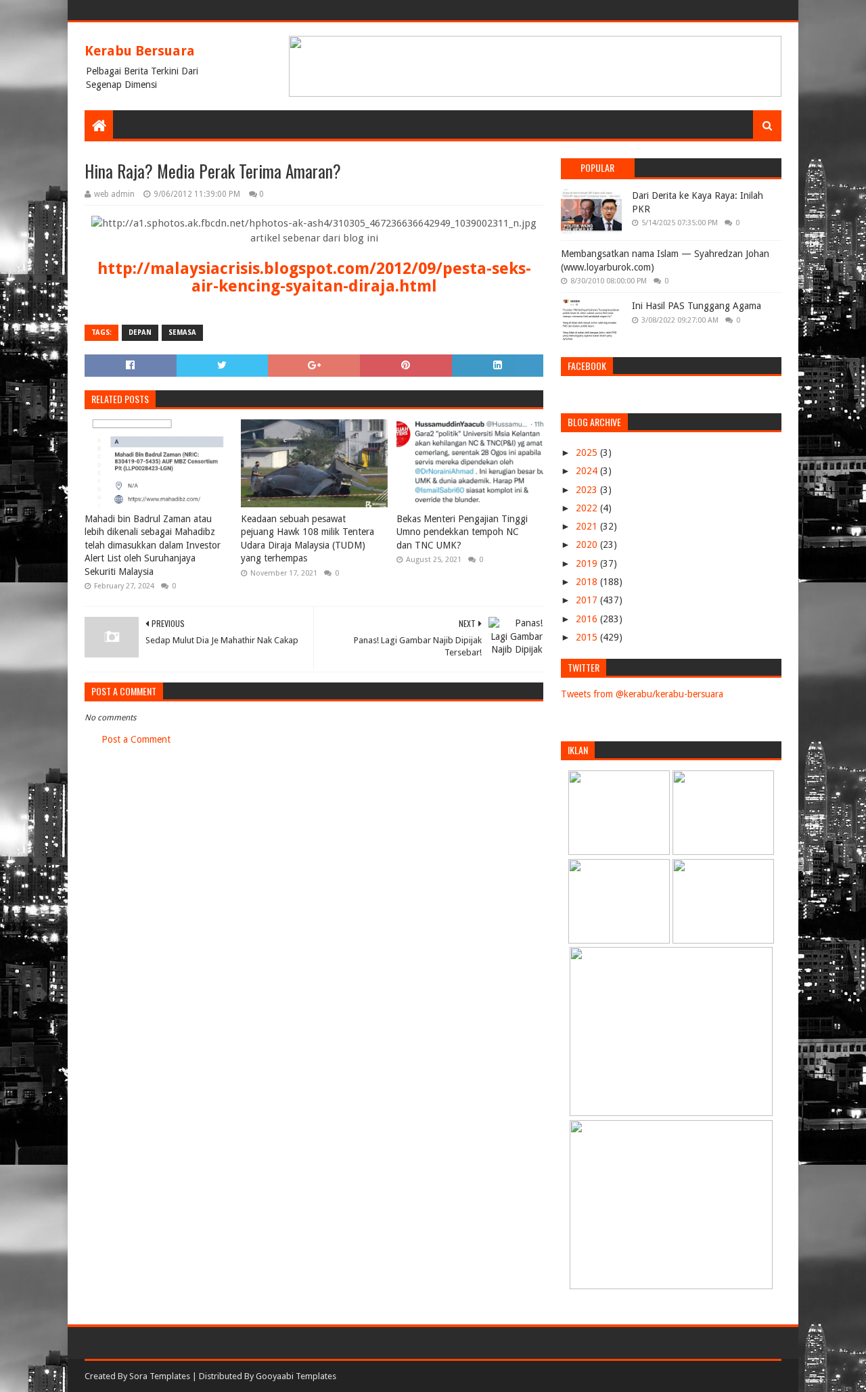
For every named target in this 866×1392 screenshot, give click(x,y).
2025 (588, 452)
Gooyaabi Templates (296, 1376)
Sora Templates (159, 1376)
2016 (588, 618)
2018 (588, 581)
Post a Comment (135, 739)
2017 (588, 600)
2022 (588, 508)
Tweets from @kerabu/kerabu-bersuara (642, 694)
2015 (588, 637)
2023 (588, 489)
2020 (588, 544)
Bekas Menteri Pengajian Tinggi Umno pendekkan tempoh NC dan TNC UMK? (462, 532)
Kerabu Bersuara (140, 51)
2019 (588, 563)
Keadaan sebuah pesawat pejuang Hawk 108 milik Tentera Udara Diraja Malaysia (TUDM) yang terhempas (307, 538)
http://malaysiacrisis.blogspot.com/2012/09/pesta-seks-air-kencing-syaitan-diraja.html (314, 277)
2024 (588, 470)
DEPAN (140, 332)
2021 (588, 526)
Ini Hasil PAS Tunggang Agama (696, 305)
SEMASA (182, 332)
